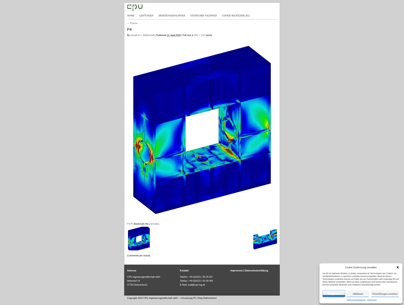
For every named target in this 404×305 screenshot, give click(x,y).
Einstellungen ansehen (385, 293)
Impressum (372, 300)
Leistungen (146, 15)
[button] (397, 267)
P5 (132, 223)
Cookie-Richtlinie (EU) (236, 15)
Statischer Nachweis (203, 15)
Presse (132, 23)
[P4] (202, 128)
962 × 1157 (199, 35)
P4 (128, 223)
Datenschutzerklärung (356, 300)
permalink (154, 223)
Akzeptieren (333, 293)
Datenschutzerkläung (256, 270)
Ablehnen (358, 293)
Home (130, 15)
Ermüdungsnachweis (172, 15)
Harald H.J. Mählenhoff (142, 35)
